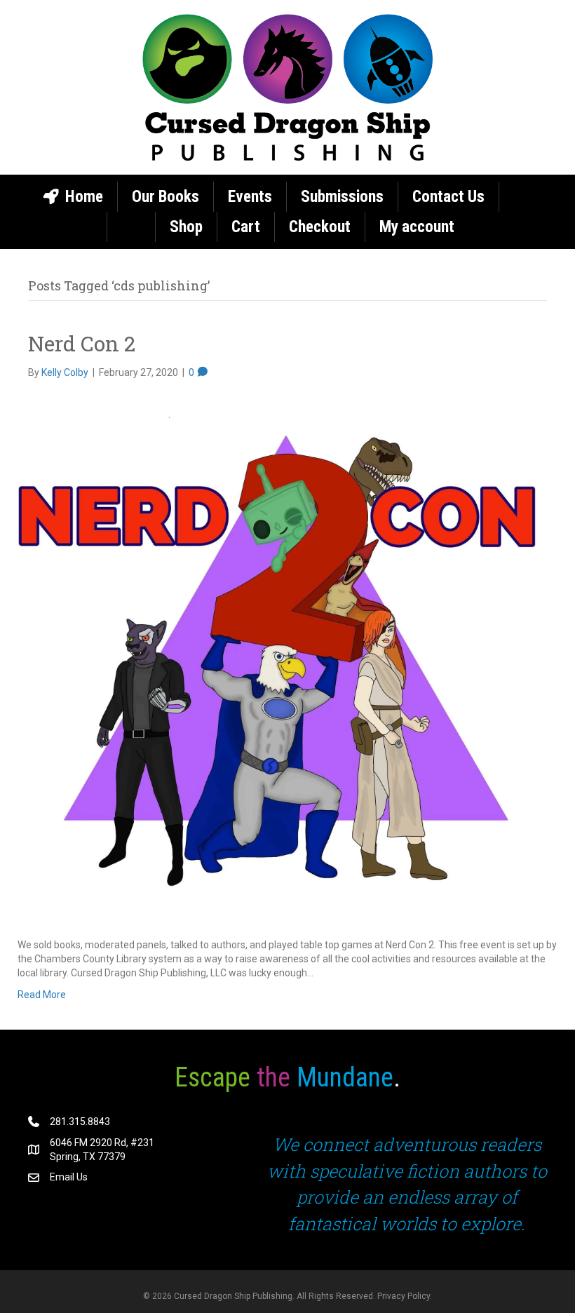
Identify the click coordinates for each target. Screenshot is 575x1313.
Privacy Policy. (404, 1296)
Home (82, 196)
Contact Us (448, 196)
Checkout (320, 226)
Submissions (342, 196)
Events (250, 196)
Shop (186, 226)
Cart (245, 226)
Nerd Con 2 (81, 343)
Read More (42, 994)
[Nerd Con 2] (279, 658)
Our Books (165, 196)
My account (416, 226)
